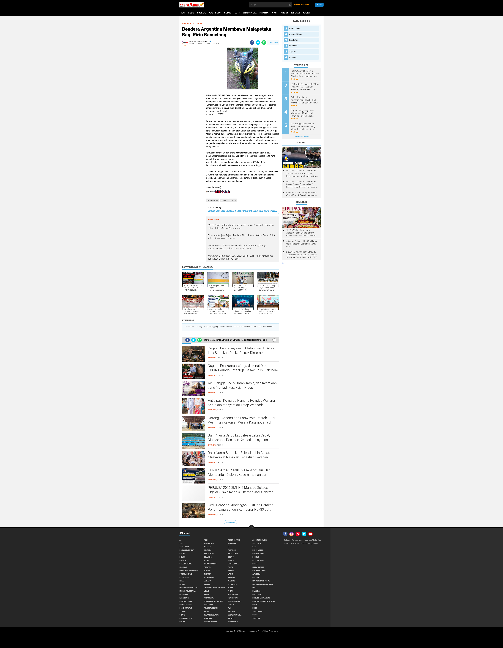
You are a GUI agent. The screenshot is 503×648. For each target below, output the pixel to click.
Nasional (256, 591)
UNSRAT (182, 622)
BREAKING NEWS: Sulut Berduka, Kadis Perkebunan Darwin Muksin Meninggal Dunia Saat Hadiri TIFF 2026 (301, 255)
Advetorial (184, 547)
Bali (254, 547)
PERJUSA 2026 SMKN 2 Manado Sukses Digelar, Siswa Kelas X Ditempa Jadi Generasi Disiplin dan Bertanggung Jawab (241, 492)
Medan (182, 584)
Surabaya (208, 618)
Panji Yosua (233, 594)
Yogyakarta (233, 622)
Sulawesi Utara (249, 13)
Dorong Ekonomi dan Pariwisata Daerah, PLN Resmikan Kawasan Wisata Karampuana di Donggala (241, 422)
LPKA (181, 581)
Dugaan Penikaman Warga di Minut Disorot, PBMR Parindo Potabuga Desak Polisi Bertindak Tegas (243, 370)
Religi (254, 608)
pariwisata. (209, 598)
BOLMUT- (182, 560)
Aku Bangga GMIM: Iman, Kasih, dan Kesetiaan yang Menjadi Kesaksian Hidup (242, 385)
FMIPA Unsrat (258, 567)
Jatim (230, 574)
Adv (181, 543)
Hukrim (233, 200)
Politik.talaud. (186, 608)
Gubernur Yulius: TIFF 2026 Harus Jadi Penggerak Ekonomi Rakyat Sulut (301, 244)
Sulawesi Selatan (211, 615)
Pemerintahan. (234, 601)
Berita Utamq (258, 554)
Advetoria (256, 543)
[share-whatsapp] (263, 42)
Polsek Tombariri (211, 608)
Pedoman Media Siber (313, 540)
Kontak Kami (297, 540)
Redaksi (287, 540)
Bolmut (255, 557)
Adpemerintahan (259, 540)
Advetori (232, 543)
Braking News (258, 560)
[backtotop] (251, 527)
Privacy (287, 543)
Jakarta (207, 574)
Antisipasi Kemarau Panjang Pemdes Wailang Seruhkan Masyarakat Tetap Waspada (241, 403)
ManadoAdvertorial (261, 581)
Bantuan (232, 550)
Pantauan (295, 13)
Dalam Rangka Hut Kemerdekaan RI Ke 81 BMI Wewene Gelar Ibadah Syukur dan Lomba (304, 100)
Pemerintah (233, 598)
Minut (274, 13)
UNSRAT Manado (210, 622)
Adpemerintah (234, 540)
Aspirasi (292, 51)
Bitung (223, 200)
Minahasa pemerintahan (214, 588)
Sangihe (182, 611)
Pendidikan (264, 13)
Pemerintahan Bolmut (213, 601)
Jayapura (256, 574)
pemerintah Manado (261, 598)
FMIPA (230, 567)
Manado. (231, 581)
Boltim (231, 560)
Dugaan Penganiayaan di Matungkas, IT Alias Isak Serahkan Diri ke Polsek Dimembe (241, 350)
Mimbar (207, 584)
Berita (182, 554)
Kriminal (232, 577)
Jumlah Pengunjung (309, 543)
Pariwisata (184, 598)
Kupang (255, 577)
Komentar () (273, 42)
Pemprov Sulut (186, 605)
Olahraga (183, 594)
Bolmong (208, 557)
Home (183, 13)
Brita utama (233, 564)
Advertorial (209, 543)
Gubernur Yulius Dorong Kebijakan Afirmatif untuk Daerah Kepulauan (301, 194)
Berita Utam (209, 554)
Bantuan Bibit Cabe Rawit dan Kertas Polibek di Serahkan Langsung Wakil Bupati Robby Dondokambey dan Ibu (242, 211)
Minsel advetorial (187, 591)
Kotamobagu (209, 577)
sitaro (182, 615)
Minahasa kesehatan (188, 588)
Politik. (255, 605)
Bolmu (231, 557)
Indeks (191, 13)
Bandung (207, 550)
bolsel (207, 560)
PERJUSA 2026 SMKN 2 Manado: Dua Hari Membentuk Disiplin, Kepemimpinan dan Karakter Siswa (239, 474)
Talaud (231, 618)
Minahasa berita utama (262, 584)
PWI (229, 608)
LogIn (319, 5)
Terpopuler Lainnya (301, 136)
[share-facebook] (252, 42)
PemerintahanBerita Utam (263, 601)
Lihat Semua (230, 522)
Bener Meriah (258, 550)
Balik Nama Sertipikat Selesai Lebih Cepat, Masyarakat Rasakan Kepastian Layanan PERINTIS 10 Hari (239, 439)
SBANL (206, 611)
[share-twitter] (258, 42)
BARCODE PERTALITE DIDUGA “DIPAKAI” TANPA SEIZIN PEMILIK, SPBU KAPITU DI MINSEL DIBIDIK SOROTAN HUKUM (305, 87)
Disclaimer (295, 543)
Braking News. (185, 564)
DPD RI (255, 564)
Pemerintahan (215, 13)
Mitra (230, 591)
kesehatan (293, 40)
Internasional (185, 574)
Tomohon (284, 13)
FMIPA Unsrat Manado (188, 571)
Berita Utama (212, 200)
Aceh (206, 540)
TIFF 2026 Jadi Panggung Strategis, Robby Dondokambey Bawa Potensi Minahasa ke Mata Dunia (301, 233)
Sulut (255, 615)
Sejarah (306, 13)
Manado (227, 13)
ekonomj (207, 567)
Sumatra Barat (186, 618)
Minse (230, 588)
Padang (207, 594)
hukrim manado (259, 571)
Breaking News (210, 564)
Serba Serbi (257, 611)
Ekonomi (183, 567)
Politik (237, 13)
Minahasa (201, 13)
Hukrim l (232, 571)
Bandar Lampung (186, 550)
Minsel (255, 588)
